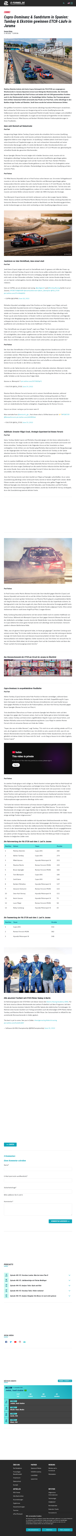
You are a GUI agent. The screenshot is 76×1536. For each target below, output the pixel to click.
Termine (15, 1510)
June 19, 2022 (27, 387)
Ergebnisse (16, 1503)
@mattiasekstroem (31, 290)
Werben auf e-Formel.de (52, 1469)
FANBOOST (52, 1502)
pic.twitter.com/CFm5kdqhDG (14, 293)
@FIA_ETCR (55, 290)
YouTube (15, 1342)
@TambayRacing (54, 288)
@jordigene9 (40, 288)
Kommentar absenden (59, 1221)
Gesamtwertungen (19, 1507)
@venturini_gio (23, 414)
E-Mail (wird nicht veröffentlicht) (16, 1176)
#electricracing (51, 1020)
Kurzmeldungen (18, 1500)
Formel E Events (64, 1381)
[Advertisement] (38, 515)
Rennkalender (52, 1505)
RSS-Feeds (16, 1492)
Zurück (11, 1144)
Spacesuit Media (36, 1468)
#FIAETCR (14, 290)
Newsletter (24, 1342)
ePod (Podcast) (18, 1514)
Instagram (20, 1342)
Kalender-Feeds (53, 1509)
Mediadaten (52, 1474)
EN (69, 3)
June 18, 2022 (24, 298)
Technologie (52, 1498)
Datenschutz (17, 1481)
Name (7, 1165)
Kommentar (8, 1201)
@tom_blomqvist (44, 290)
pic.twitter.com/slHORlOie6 (26, 417)
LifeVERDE (34, 1475)
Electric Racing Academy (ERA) (57, 1002)
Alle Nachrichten (18, 1496)
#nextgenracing (40, 1020)
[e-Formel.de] (14, 3)
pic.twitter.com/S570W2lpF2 (31, 381)
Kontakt (15, 1485)
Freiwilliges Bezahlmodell (17, 1473)
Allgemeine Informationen (53, 1494)
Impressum (16, 1478)
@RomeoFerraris (10, 417)
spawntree (34, 1479)
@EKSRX (21, 290)
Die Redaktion (17, 1468)
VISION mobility (36, 1472)
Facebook (6, 1342)
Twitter (11, 1342)
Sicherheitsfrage (10, 1187)
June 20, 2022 (50, 1028)
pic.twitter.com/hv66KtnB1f (14, 1023)
